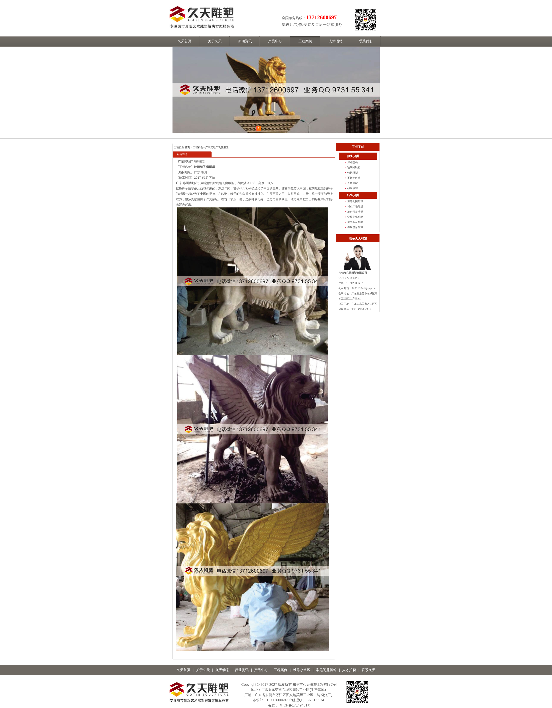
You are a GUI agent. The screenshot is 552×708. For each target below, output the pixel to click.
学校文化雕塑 (355, 216)
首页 (187, 147)
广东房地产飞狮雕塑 (217, 147)
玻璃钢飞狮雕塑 (204, 167)
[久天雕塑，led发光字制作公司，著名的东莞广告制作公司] (201, 27)
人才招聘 (349, 670)
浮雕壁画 (352, 162)
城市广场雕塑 (355, 206)
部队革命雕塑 (355, 222)
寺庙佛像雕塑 (355, 227)
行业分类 (353, 195)
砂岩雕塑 (352, 188)
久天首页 (183, 670)
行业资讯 (242, 670)
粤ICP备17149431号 (295, 705)
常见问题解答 (326, 670)
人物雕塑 (352, 182)
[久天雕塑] (199, 702)
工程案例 (198, 147)
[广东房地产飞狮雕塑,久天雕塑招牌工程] (276, 90)
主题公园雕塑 (355, 201)
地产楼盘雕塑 (355, 211)
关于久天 (203, 670)
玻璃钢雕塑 (353, 167)
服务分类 (353, 156)
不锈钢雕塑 (353, 177)
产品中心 (261, 670)
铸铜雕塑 (352, 172)
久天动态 (222, 670)
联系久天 (368, 670)
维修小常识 (301, 670)
